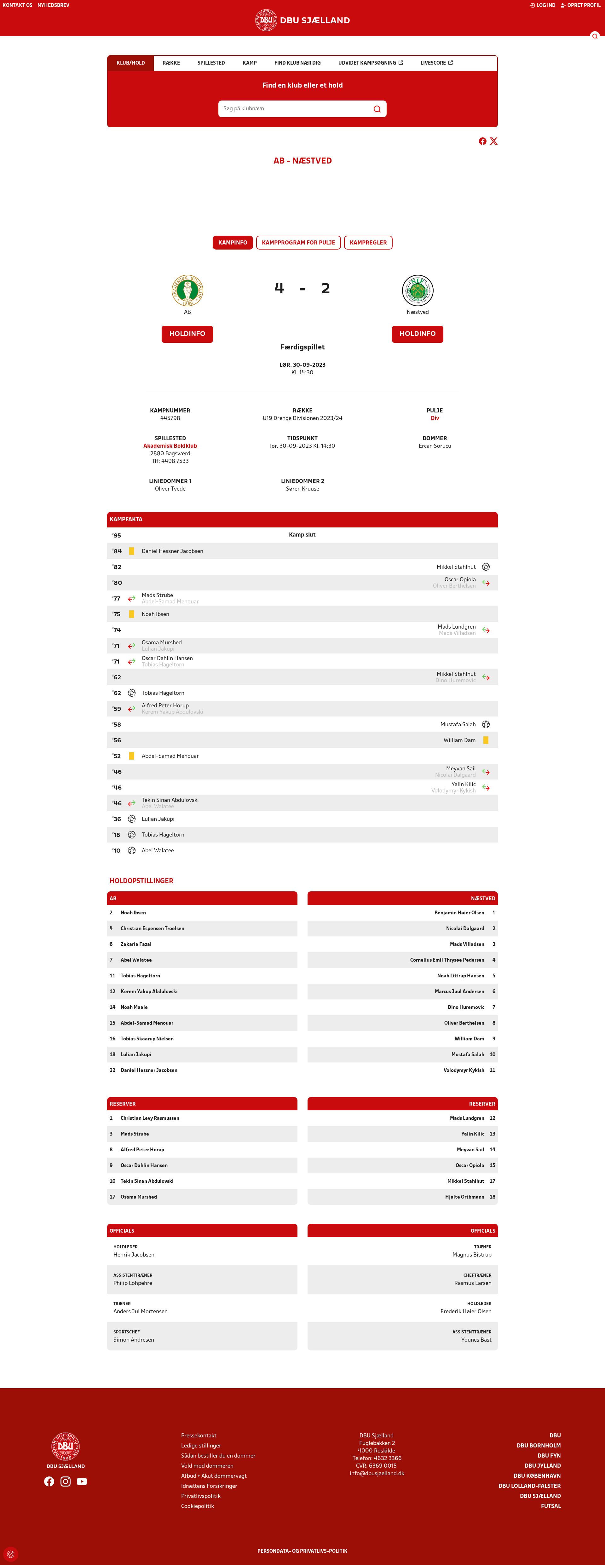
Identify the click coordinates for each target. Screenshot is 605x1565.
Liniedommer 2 (302, 481)
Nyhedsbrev (53, 5)
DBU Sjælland (540, 1496)
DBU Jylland (543, 1466)
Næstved (418, 312)
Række (303, 411)
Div (435, 418)
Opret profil (584, 5)
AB (187, 312)
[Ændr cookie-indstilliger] (10, 1554)
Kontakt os (17, 5)
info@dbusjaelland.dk (377, 1473)
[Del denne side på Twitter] (494, 142)
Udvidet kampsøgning (367, 63)
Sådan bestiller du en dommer (218, 1456)
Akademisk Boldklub (170, 446)
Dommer (435, 438)
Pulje (435, 411)
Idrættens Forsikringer (209, 1486)
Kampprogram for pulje (298, 243)
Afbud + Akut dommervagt (214, 1476)
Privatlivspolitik (201, 1496)
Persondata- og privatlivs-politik (302, 1551)
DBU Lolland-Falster (529, 1486)
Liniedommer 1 (170, 481)
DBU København (537, 1476)
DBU (555, 1436)
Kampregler (368, 243)
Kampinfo (232, 243)
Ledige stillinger (201, 1446)
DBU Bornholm (539, 1446)
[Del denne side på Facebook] (483, 142)
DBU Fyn (549, 1456)
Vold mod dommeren (207, 1466)
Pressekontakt (198, 1436)
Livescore (433, 63)
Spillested (170, 438)
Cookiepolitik (197, 1506)
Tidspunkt (302, 438)
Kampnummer (170, 411)
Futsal (551, 1506)
